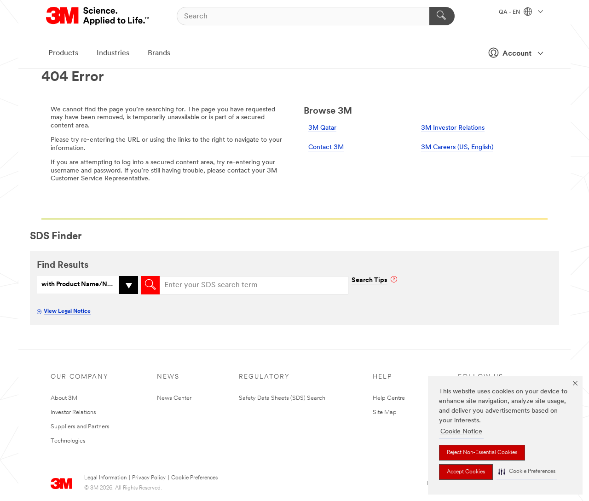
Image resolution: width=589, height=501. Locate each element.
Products (63, 53)
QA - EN (510, 12)
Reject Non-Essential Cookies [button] (482, 452)
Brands (159, 53)
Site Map (385, 412)
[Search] (442, 16)
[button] (527, 471)
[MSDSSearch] (150, 285)
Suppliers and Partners (80, 427)
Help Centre (389, 398)
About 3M (64, 398)
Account (517, 54)
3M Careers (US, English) (457, 147)
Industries (113, 53)
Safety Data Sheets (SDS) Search (282, 398)
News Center (174, 398)
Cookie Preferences (194, 478)
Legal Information (105, 478)
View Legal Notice (67, 311)
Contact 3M (326, 147)
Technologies (68, 441)
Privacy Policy (149, 478)
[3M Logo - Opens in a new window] (98, 16)
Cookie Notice (461, 431)
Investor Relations (73, 412)
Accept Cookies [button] (466, 472)
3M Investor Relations (453, 128)
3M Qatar (322, 128)
